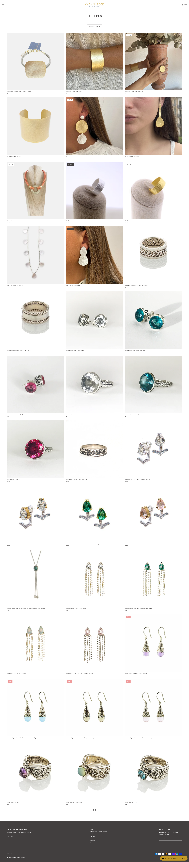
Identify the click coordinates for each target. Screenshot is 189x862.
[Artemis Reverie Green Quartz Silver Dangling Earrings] (153, 578)
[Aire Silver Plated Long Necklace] (35, 255)
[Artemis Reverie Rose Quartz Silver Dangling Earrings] (94, 643)
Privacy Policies (94, 845)
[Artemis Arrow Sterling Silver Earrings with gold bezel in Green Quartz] (94, 513)
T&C (91, 838)
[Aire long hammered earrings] (153, 126)
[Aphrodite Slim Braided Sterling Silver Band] (94, 449)
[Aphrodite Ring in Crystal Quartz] (94, 384)
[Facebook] (8, 836)
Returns (92, 843)
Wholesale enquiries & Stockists (98, 831)
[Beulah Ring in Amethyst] (35, 772)
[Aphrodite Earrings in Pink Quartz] (35, 384)
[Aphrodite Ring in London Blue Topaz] (153, 384)
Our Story (92, 836)
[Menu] (3, 5)
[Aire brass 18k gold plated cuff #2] (94, 61)
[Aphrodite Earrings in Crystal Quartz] (94, 320)
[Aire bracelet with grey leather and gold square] (35, 61)
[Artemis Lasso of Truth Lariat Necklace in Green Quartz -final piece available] (35, 578)
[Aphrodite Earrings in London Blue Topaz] (153, 320)
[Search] (182, 5)
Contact (92, 834)
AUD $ (8, 853)
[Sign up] (181, 839)
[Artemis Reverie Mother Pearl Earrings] (35, 643)
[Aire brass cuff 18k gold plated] (35, 126)
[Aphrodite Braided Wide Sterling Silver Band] (153, 255)
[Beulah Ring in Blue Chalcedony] (94, 772)
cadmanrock (13, 857)
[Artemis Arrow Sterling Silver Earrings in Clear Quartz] (153, 449)
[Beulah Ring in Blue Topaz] (153, 772)
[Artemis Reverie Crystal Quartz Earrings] (94, 578)
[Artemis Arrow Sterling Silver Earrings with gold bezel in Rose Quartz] (153, 513)
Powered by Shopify (21, 857)
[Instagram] (11, 836)
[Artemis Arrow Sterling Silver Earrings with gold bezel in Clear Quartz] (35, 513)
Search (92, 829)
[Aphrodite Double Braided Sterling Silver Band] (35, 320)
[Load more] (94, 810)
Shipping (92, 840)
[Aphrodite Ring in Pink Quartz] (35, 449)
